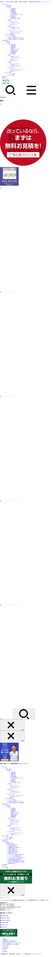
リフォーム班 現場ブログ (14, 856)
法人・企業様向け (10, 34)
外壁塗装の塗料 (5, 915)
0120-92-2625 (10, 908)
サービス (5, 4)
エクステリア (11, 30)
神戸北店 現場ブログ (13, 851)
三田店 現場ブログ (12, 846)
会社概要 (5, 939)
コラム (4, 949)
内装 (9, 20)
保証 (4, 78)
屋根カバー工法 (15, 49)
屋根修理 (13, 11)
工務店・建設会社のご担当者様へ (11, 944)
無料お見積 (4, 927)
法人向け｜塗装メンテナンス (15, 37)
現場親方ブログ (9, 843)
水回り (10, 26)
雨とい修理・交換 (15, 18)
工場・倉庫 (11, 75)
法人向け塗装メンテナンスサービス (11, 942)
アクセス (8, 910)
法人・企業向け (9, 798)
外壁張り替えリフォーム (17, 14)
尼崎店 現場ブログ (12, 850)
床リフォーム (14, 21)
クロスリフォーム (15, 23)
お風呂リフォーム (15, 27)
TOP (4, 938)
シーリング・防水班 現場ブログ (16, 854)
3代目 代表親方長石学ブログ (15, 859)
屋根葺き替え (14, 50)
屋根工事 (13, 47)
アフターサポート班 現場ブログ (16, 857)
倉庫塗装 (13, 17)
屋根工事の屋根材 (5, 918)
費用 (7, 867)
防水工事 (13, 15)
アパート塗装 (11, 36)
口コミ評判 (5, 79)
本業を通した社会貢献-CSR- (10, 941)
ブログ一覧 (5, 841)
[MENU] (31, 94)
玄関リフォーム (15, 33)
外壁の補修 (14, 13)
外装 (9, 7)
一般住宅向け (9, 5)
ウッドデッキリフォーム (17, 31)
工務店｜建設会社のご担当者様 (16, 39)
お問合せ (5, 951)
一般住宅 (8, 41)
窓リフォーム (14, 24)
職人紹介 (5, 76)
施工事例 (5, 40)
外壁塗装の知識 (5, 922)
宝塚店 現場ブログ (12, 848)
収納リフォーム (15, 56)
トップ (4, 766)
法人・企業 (8, 72)
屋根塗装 (13, 10)
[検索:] (6, 718)
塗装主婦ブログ (12, 863)
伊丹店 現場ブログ (12, 844)
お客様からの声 (5, 924)
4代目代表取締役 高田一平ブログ (16, 860)
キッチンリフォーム (16, 66)
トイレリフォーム (15, 28)
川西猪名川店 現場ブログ (14, 847)
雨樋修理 (13, 53)
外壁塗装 (13, 8)
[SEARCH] (10, 94)
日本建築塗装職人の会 (33, 900)
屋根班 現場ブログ (12, 853)
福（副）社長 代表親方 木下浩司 (16, 861)
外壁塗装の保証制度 (6, 920)
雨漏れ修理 (14, 52)
